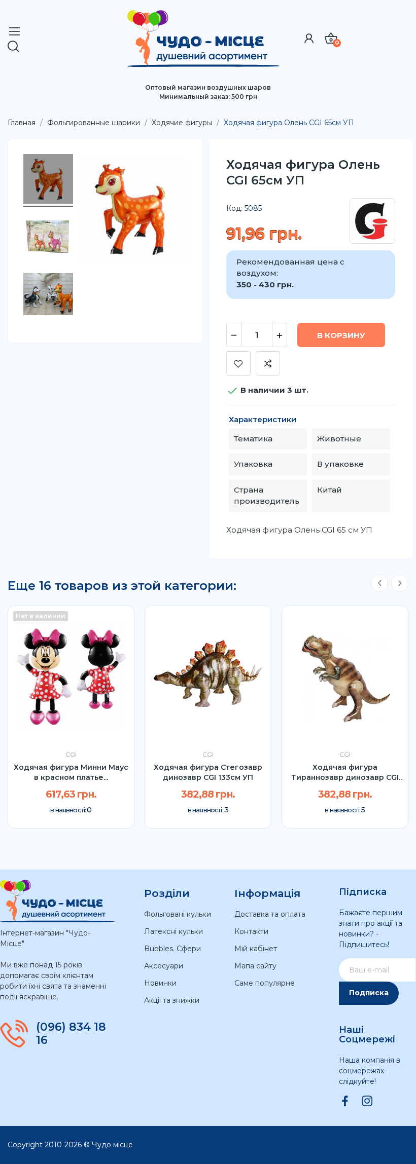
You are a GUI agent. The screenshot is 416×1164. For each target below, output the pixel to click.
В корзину (341, 335)
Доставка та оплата (269, 914)
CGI (71, 755)
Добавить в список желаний (238, 363)
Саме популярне (264, 983)
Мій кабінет (255, 948)
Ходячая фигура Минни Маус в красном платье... (71, 772)
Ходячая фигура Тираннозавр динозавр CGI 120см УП (345, 772)
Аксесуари (163, 965)
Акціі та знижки (171, 1000)
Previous (379, 583)
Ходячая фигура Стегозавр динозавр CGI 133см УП (208, 772)
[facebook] (345, 1101)
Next (399, 583)
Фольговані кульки (177, 914)
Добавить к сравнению (268, 363)
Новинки (160, 983)
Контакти (251, 931)
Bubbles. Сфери (172, 948)
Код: (234, 208)
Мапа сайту (255, 965)
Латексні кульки (173, 931)
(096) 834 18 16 (71, 1034)
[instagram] (367, 1101)
